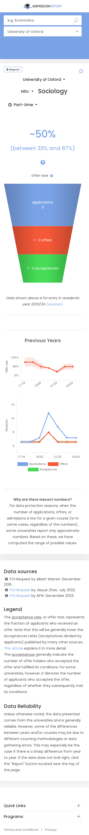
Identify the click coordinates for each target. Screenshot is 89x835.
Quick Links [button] (15, 806)
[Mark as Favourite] (81, 71)
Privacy (51, 829)
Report (14, 69)
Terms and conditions (21, 829)
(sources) (54, 304)
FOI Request (20, 589)
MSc (25, 91)
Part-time (23, 105)
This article (13, 648)
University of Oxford (42, 79)
